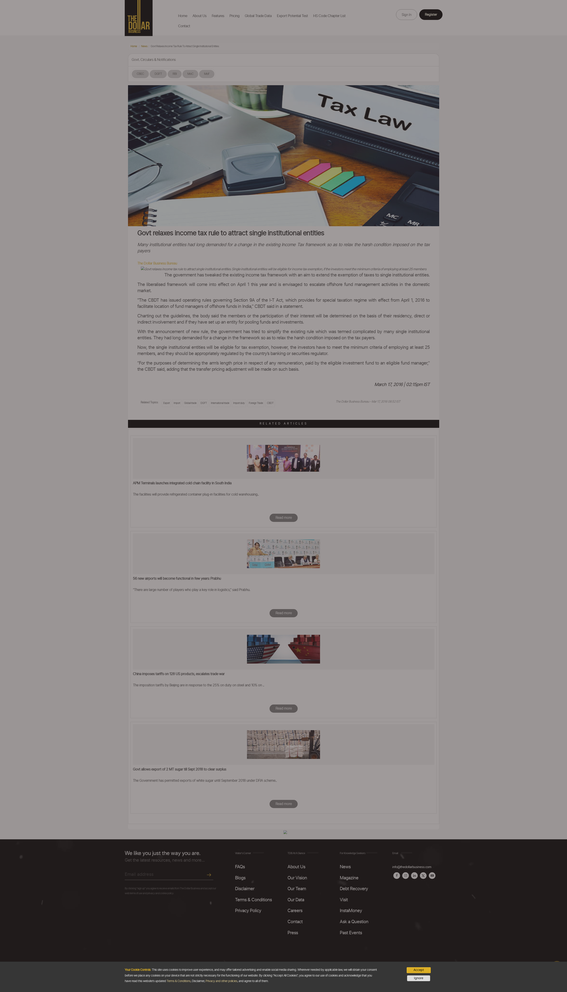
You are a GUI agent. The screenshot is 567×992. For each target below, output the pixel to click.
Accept (419, 970)
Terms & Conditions (178, 981)
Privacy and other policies (221, 981)
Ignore (418, 978)
